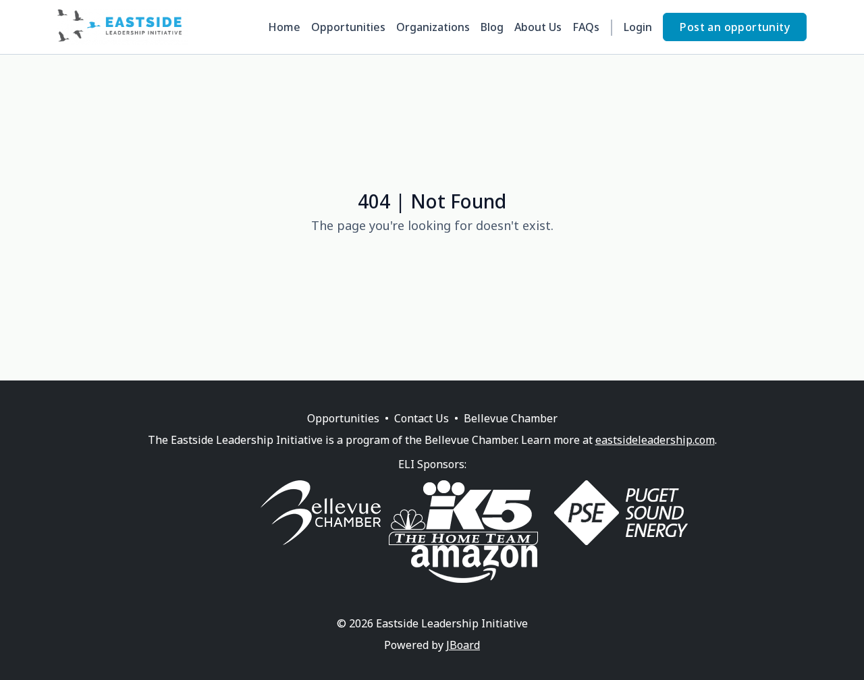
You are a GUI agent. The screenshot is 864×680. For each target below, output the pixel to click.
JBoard (463, 645)
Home (284, 27)
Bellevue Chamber (511, 418)
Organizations (433, 27)
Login (638, 27)
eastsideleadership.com (655, 439)
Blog (492, 27)
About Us (538, 27)
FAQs (585, 27)
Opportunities (348, 27)
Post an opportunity (735, 27)
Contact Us (421, 418)
